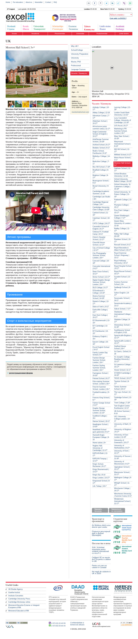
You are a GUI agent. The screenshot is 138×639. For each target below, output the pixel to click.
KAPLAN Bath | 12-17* (100, 454)
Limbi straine (124, 34)
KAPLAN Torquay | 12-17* (100, 460)
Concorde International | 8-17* (101, 267)
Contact (48, 2)
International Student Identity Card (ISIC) (127, 550)
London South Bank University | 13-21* (122, 114)
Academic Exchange (120, 27)
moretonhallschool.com (80, 112)
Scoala (14, 34)
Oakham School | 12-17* (122, 169)
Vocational (35, 34)
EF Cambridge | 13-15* (100, 327)
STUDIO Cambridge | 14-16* (122, 374)
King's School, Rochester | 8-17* (99, 465)
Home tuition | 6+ (99, 443)
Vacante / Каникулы (79, 73)
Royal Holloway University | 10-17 (121, 262)
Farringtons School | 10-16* (100, 374)
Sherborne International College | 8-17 (122, 314)
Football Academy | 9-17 (101, 393)
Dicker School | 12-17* (101, 277)
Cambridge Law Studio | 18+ (101, 198)
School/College (77, 50)
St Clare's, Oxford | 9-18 (122, 352)
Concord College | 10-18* (101, 262)
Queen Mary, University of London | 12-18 (122, 223)
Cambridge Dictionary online (19, 602)
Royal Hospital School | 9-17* (122, 267)
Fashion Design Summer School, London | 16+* (99, 360)
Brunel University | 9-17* (101, 187)
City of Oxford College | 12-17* (101, 249)
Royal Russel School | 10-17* (122, 272)
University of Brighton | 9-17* (122, 430)
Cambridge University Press (19, 599)
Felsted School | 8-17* (101, 378)
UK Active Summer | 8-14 (122, 412)
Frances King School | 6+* (101, 399)
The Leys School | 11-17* (122, 393)
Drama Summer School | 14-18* (99, 297)
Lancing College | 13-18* (122, 108)
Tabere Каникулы (89, 27)
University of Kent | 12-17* (121, 452)
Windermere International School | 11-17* (122, 501)
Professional (76, 66)
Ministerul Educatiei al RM (18, 611)
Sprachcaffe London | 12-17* (122, 342)
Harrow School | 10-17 (101, 421)
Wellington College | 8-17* (123, 479)
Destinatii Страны (11, 27)
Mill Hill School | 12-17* (122, 150)
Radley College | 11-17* (122, 230)
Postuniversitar (101, 34)
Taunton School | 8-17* (121, 382)
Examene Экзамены (73, 27)
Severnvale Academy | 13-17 (123, 304)
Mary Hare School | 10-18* (121, 137)
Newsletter (39, 2)
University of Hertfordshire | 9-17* (122, 447)
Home (8, 2)
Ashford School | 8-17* (101, 145)
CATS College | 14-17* (101, 223)
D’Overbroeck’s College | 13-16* (99, 292)
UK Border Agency (15, 589)
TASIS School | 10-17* (123, 378)
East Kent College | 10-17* (100, 316)
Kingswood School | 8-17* (101, 482)
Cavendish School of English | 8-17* (101, 227)
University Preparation (79, 54)
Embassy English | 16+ (100, 337)
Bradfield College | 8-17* (101, 171)
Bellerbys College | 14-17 (101, 157)
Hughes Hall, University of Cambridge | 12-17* (100, 448)
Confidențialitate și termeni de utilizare (77, 624)
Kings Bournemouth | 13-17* (101, 470)
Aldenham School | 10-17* (100, 122)
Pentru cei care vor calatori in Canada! (99, 566)
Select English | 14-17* (121, 294)
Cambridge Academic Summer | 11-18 (101, 192)
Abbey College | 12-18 (101, 113)
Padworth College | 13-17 (123, 201)
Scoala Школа (26, 27)
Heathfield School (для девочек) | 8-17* (101, 431)
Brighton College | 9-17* (100, 176)
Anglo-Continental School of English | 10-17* (100, 134)
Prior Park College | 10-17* (121, 211)
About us (29, 2)
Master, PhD (76, 62)
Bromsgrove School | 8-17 (101, 182)
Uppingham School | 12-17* (122, 468)
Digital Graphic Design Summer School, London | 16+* (101, 282)
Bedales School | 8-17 (101, 148)
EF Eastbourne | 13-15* (100, 332)
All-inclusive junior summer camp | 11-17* (101, 127)
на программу (117, 510)
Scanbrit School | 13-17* (122, 278)
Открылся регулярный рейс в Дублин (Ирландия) (101, 533)
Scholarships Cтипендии (57, 27)
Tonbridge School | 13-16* (123, 398)
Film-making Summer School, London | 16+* (101, 382)
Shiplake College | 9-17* (122, 320)
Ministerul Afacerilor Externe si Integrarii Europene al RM (23, 606)
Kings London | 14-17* (101, 478)
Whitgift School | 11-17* (122, 484)
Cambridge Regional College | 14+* (100, 203)
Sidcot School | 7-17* (122, 309)
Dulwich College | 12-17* (101, 302)
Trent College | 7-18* (122, 403)
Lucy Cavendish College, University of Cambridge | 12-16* (122, 120)
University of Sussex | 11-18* (122, 457)
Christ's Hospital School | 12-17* (99, 238)
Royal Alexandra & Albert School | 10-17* (122, 249)
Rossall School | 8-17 (122, 245)
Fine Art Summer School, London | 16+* (101, 388)
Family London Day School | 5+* (100, 354)
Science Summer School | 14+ (121, 283)
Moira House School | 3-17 (122, 159)
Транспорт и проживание (98, 520)
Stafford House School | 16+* (120, 347)
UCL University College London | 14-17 (122, 419)
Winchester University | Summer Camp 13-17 (123, 495)
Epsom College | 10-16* (100, 343)
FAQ (55, 2)
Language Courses (78, 69)
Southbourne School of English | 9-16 (122, 331)
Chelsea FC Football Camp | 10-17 (100, 233)
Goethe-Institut (14, 592)
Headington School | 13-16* (100, 425)
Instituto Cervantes (15, 596)
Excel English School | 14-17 (101, 348)
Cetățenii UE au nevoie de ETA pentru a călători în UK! (101, 559)
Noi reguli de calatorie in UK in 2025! (101, 572)
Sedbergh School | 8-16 (122, 288)
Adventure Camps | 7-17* (101, 117)
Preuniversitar (60, 34)
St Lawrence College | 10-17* (122, 366)
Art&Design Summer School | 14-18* (101, 140)
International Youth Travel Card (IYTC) (126, 528)
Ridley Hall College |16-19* (121, 235)
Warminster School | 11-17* (122, 473)
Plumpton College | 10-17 (121, 206)
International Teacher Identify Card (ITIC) (127, 539)
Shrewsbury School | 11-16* (122, 326)
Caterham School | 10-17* (101, 219)
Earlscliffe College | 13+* (100, 311)
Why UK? (74, 46)
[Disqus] (37, 415)
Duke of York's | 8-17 (101, 307)
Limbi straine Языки (105, 27)
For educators (18, 2)
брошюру (98, 510)
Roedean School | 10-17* (122, 240)
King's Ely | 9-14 (99, 475)
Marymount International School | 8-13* (122, 144)
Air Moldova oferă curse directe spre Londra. (101, 526)
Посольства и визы (101, 543)
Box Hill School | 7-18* (101, 167)
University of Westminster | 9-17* (122, 463)
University (75, 58)
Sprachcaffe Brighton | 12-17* (123, 336)
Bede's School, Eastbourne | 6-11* (100, 152)
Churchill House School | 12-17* (99, 243)
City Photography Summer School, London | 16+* (99, 255)
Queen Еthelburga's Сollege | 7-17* (121, 217)
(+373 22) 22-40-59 (58, 623)
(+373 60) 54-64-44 (58, 626)
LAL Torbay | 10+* (100, 486)
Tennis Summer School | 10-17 (120, 388)
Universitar (80, 34)
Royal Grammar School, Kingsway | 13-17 (121, 255)
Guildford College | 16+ (100, 417)
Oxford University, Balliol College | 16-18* (123, 180)
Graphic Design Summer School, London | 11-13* (99, 410)
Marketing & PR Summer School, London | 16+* (120, 131)
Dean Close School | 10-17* (100, 273)
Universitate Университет (39, 27)
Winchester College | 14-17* (122, 489)
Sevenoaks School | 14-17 (122, 299)
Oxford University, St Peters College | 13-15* (122, 194)
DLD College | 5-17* (100, 288)
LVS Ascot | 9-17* (121, 126)
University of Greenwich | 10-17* (121, 441)
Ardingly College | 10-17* (101, 108)
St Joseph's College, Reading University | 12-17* (122, 359)
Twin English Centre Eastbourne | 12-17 (122, 407)
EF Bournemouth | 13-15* (101, 321)
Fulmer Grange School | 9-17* (101, 404)
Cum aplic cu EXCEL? (118, 18)
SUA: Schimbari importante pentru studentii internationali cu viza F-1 (100, 550)
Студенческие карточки (120, 520)
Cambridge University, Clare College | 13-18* (101, 208)
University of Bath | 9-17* (122, 425)
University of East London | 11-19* (121, 436)
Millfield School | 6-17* (123, 155)
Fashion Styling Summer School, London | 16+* (99, 367)
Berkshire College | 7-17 (101, 162)
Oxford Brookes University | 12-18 (121, 175)
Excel (16, 17)
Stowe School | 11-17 (122, 370)
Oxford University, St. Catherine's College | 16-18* (122, 186)
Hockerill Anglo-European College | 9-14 (101, 437)
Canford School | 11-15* (100, 214)
